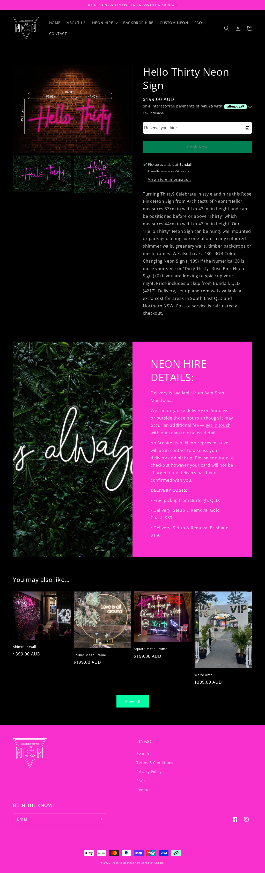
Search (142, 753)
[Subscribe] (100, 819)
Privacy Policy (148, 771)
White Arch (203, 675)
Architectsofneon (124, 862)
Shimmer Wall (24, 646)
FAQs (141, 780)
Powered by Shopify (151, 862)
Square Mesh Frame (150, 648)
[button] (226, 28)
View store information (169, 179)
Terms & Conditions (154, 762)
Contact (143, 789)
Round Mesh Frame (89, 655)
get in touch (218, 425)
